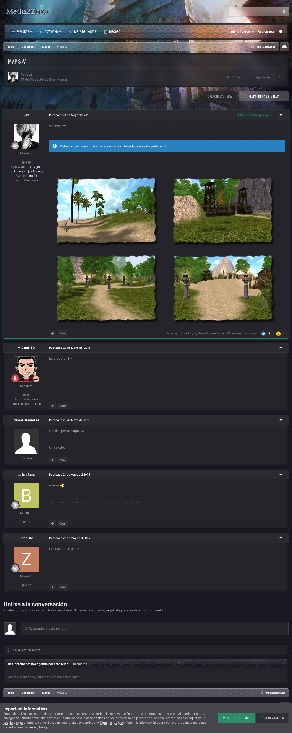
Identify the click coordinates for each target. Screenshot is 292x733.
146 (28, 162)
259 (28, 585)
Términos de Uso (112, 722)
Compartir (237, 77)
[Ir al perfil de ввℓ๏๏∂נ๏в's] (26, 495)
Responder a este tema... (47, 628)
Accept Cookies (238, 718)
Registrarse (266, 31)
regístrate (113, 610)
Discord (114, 31)
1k (28, 395)
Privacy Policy (37, 727)
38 (28, 521)
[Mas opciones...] (280, 115)
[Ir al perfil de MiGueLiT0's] (26, 369)
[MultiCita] (52, 333)
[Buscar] (284, 11)
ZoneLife (26, 538)
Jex (29, 74)
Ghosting (186, 333)
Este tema (267, 11)
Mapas (62, 79)
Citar (62, 333)
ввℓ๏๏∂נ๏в (26, 474)
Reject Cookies (272, 718)
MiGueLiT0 (26, 348)
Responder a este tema (264, 96)
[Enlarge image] (163, 248)
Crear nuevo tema (220, 96)
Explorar (22, 31)
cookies (99, 718)
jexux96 (31, 175)
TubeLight (173, 333)
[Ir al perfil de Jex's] (13, 77)
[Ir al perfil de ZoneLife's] (26, 559)
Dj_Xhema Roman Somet (209, 333)
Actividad (51, 31)
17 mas (232, 333)
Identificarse (241, 31)
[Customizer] (282, 31)
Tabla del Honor (84, 31)
